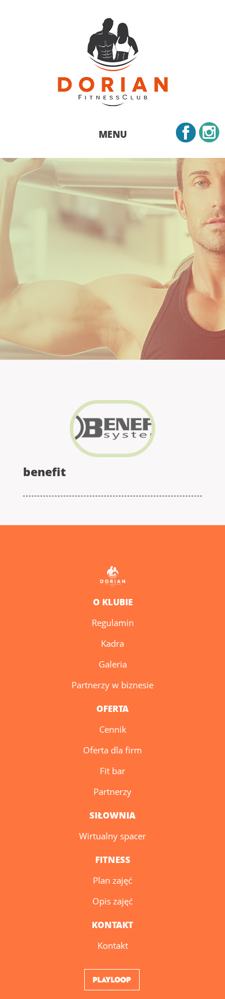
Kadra (112, 643)
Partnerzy (112, 791)
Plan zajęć (112, 880)
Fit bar (112, 770)
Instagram (209, 132)
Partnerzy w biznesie (112, 685)
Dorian (112, 64)
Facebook (186, 132)
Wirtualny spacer (112, 836)
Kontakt (112, 945)
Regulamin (113, 622)
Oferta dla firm (112, 750)
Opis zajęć (112, 901)
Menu (113, 134)
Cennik (112, 729)
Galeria (113, 664)
